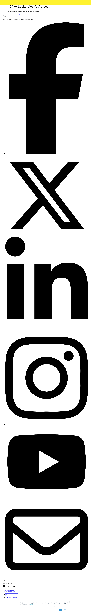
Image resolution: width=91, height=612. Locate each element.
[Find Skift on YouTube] (46, 497)
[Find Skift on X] (46, 236)
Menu (82, 2)
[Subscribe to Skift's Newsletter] (46, 580)
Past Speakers (8, 595)
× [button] (69, 601)
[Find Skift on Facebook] (46, 153)
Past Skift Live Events (10, 591)
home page (22, 14)
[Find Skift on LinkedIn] (46, 330)
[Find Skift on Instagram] (46, 424)
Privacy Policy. (32, 604)
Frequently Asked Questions (11, 593)
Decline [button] (65, 609)
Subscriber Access (9, 590)
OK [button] (60, 609)
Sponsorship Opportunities (11, 597)
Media (6, 594)
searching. (30, 14)
